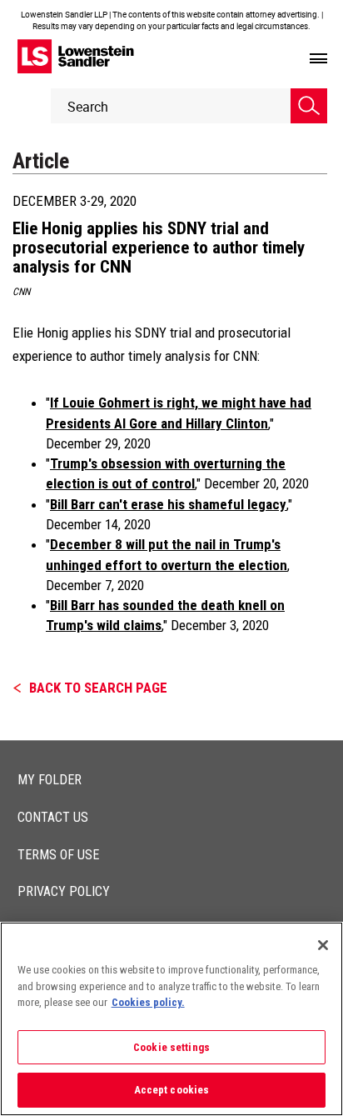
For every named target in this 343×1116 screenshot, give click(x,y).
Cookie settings (171, 1047)
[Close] (323, 945)
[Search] (309, 105)
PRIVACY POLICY (63, 891)
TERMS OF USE (58, 855)
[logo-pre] (75, 56)
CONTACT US (52, 817)
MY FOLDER (49, 780)
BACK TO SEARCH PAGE (98, 687)
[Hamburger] (318, 59)
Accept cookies (172, 1089)
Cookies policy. (148, 1002)
